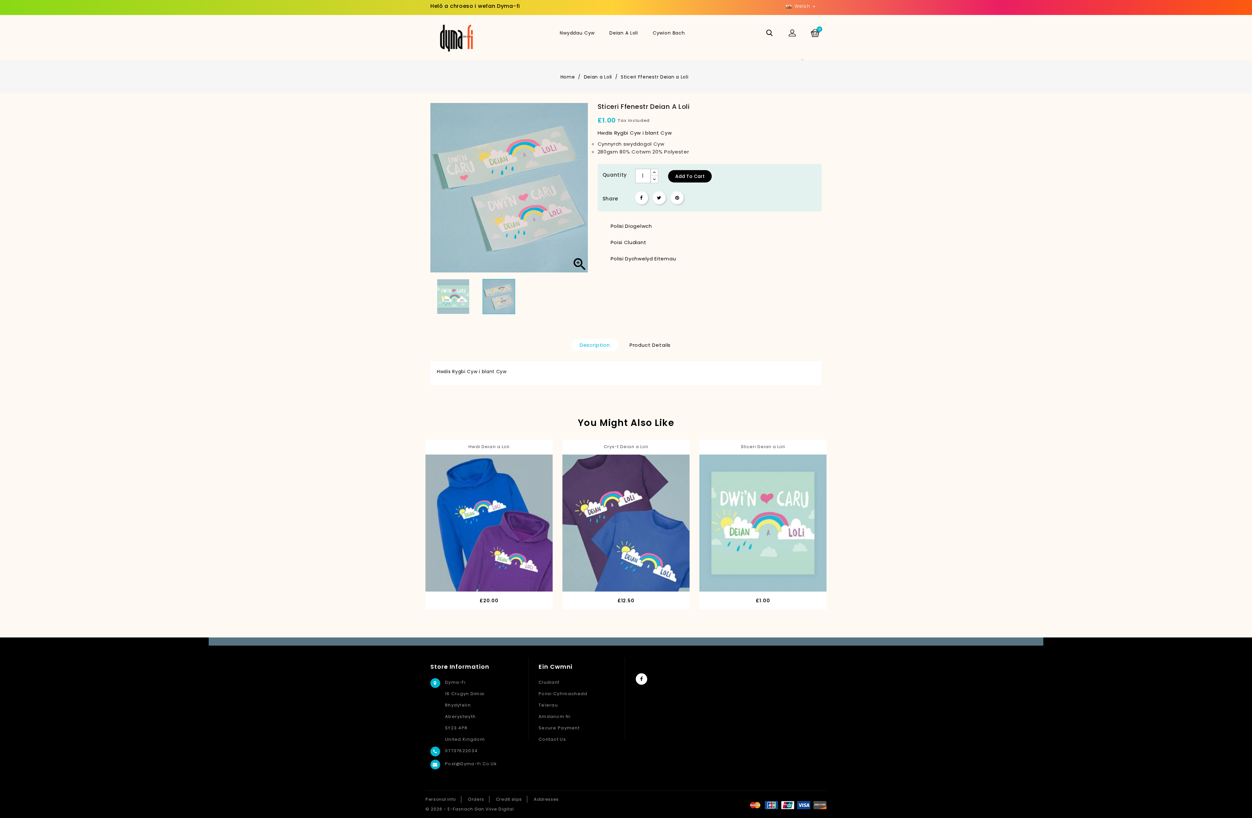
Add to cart (690, 176)
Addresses (546, 799)
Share (641, 197)
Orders (476, 799)
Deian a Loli (623, 33)
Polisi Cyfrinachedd (563, 694)
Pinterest (677, 197)
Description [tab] (595, 345)
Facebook (641, 679)
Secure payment (559, 728)
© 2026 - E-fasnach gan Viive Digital (469, 809)
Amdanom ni (555, 716)
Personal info (440, 799)
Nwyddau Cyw (577, 33)
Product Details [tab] (650, 345)
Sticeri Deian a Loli (763, 447)
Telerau (548, 705)
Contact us (552, 739)
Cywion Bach (669, 33)
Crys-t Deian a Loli (626, 447)
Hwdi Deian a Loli (489, 447)
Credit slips (509, 799)
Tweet (659, 197)
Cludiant (549, 682)
